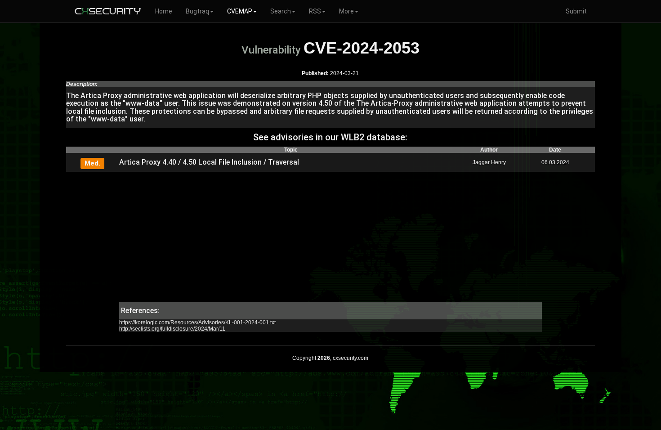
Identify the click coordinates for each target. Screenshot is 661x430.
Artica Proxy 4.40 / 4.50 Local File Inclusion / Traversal (209, 162)
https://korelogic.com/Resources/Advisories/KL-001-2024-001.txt (197, 322)
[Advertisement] (330, 239)
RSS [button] (315, 11)
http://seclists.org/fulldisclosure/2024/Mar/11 (172, 329)
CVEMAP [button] (239, 11)
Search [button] (280, 11)
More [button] (346, 11)
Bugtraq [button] (197, 11)
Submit (576, 11)
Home (163, 11)
